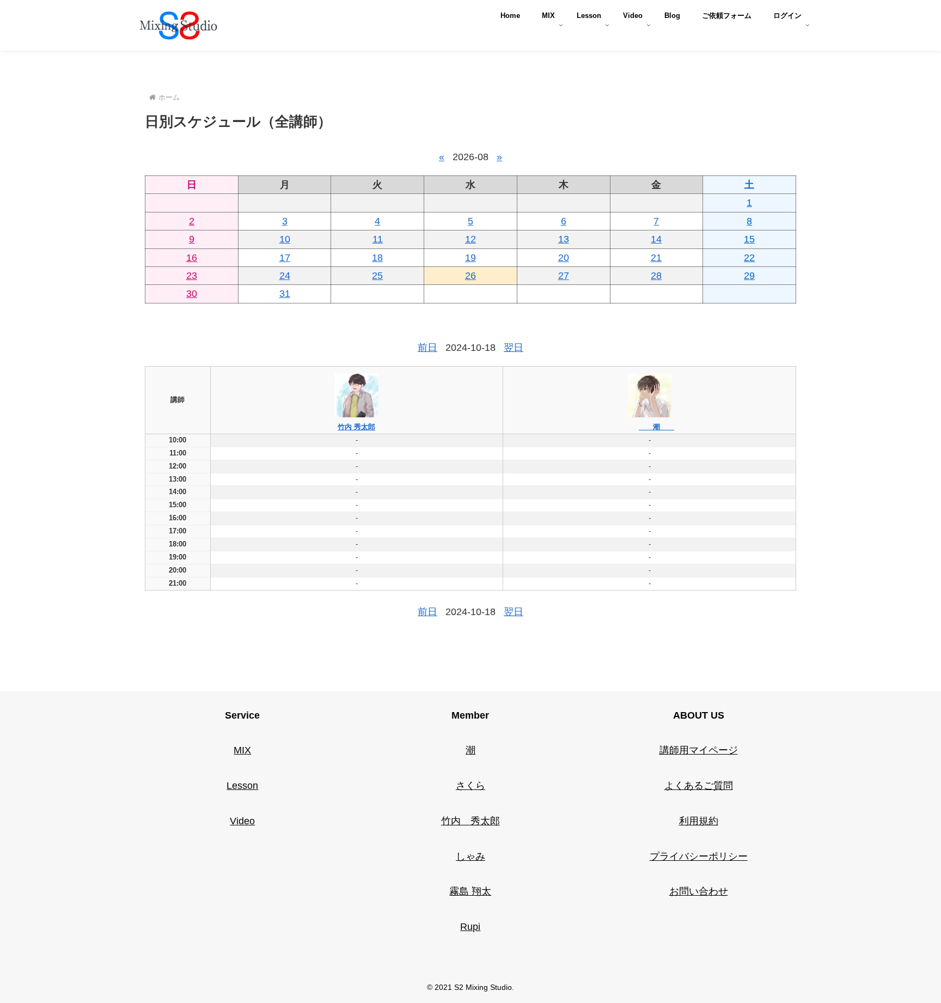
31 (284, 293)
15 (749, 239)
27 (563, 275)
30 (191, 293)
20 (563, 257)
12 (470, 239)
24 (284, 275)
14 (656, 239)
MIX (242, 750)
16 (191, 257)
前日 (427, 347)
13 (563, 239)
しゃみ (470, 856)
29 (749, 275)
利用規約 (698, 821)
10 (284, 239)
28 (656, 275)
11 (377, 239)
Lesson (242, 785)
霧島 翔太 (470, 891)
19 (470, 257)
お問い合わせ (698, 891)
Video (242, 821)
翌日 (513, 347)
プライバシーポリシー (699, 856)
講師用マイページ (698, 750)
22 (749, 257)
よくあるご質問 (698, 785)
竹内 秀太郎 (356, 427)
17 (284, 257)
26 (470, 275)
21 (656, 257)
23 (191, 275)
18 (377, 257)
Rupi (470, 926)
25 (377, 275)
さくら (470, 785)
